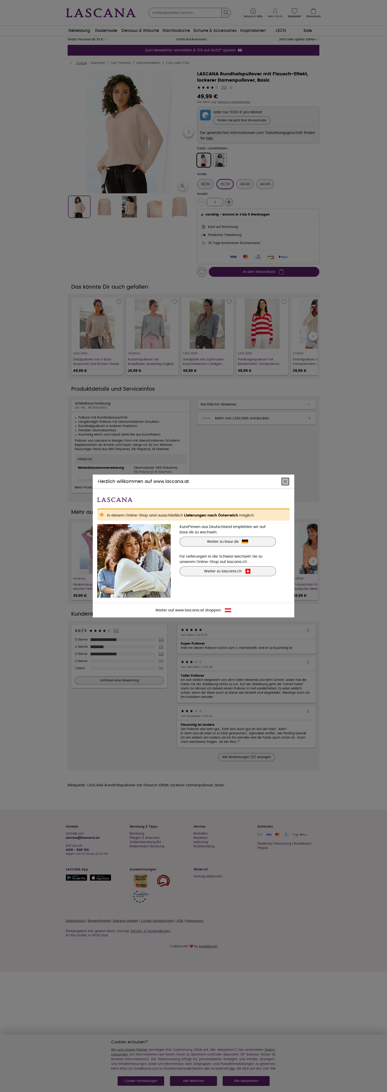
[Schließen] (285, 481)
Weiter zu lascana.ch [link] (223, 571)
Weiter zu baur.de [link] (223, 541)
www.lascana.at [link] (189, 610)
